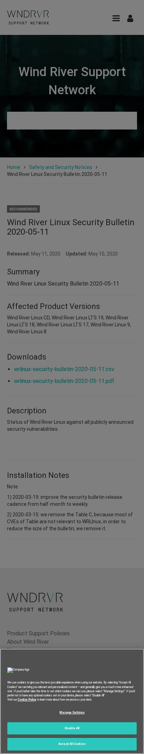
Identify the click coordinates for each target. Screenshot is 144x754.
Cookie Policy (26, 699)
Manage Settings (71, 712)
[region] (72, 701)
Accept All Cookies (71, 744)
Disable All (72, 728)
